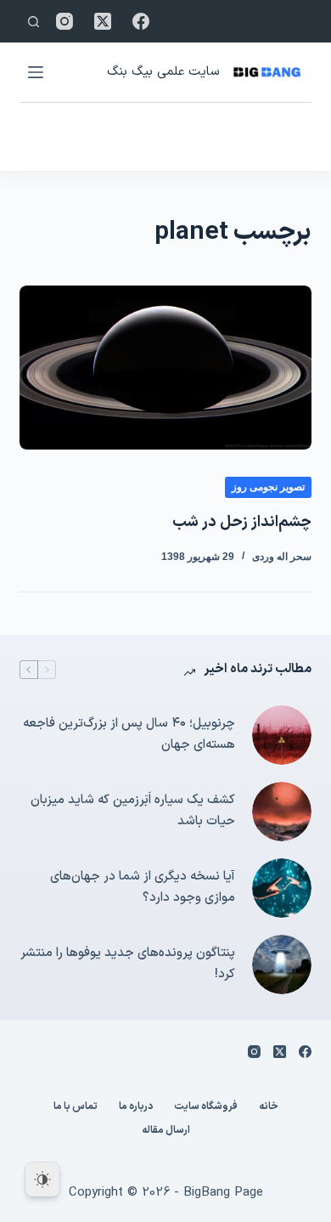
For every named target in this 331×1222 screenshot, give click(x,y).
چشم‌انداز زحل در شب (241, 522)
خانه (268, 1107)
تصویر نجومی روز (268, 487)
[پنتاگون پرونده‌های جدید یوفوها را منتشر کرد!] (281, 964)
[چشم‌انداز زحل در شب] (165, 368)
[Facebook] (140, 21)
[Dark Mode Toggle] (42, 1180)
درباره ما (136, 1107)
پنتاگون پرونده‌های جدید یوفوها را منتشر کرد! (127, 963)
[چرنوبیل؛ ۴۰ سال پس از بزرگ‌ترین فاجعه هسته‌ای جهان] (281, 735)
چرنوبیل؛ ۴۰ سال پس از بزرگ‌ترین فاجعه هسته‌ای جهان (128, 734)
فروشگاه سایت (206, 1107)
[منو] (35, 72)
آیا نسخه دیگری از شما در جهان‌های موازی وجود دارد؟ (142, 887)
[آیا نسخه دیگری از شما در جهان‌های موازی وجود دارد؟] (281, 888)
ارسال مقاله (166, 1131)
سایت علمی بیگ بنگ (163, 72)
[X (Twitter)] (102, 21)
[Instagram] (64, 21)
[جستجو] (33, 21)
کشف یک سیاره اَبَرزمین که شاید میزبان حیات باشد (132, 810)
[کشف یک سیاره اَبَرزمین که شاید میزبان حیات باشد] (281, 811)
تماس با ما (75, 1107)
